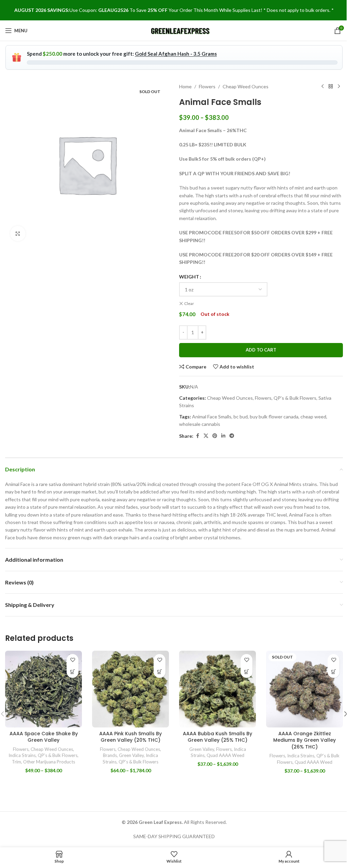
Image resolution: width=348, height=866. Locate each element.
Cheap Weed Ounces (245, 86)
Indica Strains (22, 755)
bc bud (240, 416)
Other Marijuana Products (49, 761)
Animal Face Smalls (211, 416)
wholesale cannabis (199, 424)
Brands (110, 755)
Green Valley (131, 755)
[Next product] (339, 87)
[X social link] (206, 435)
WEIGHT (189, 276)
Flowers (207, 86)
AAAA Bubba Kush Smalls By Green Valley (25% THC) (217, 737)
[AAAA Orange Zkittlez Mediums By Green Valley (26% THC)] (304, 689)
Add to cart (261, 350)
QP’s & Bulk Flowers (295, 398)
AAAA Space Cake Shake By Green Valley (44, 737)
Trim (16, 761)
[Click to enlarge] (17, 233)
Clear (189, 303)
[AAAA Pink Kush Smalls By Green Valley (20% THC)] (130, 689)
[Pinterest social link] (214, 435)
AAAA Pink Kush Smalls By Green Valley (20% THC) (130, 737)
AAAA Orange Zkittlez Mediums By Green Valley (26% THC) (304, 740)
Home (185, 86)
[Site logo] (180, 30)
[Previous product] (322, 87)
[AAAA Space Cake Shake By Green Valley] (43, 689)
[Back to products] (331, 87)
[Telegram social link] (231, 435)
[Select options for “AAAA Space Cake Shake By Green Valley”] (73, 672)
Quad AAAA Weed (225, 755)
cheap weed (313, 416)
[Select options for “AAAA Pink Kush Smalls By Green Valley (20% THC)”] (160, 672)
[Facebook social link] (197, 435)
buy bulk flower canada (274, 416)
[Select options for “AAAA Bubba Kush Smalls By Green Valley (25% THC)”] (247, 672)
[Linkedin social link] (223, 435)
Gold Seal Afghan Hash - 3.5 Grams (176, 54)
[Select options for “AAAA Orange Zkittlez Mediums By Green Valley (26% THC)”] (334, 672)
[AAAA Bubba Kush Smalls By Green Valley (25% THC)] (217, 689)
